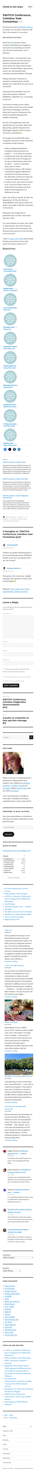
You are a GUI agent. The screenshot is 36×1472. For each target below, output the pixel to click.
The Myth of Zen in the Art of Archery (18, 912)
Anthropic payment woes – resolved (18, 906)
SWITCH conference (26, 27)
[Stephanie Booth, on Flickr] (18, 763)
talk (11, 521)
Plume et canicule (11, 1022)
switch (25, 519)
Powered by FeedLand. (14, 877)
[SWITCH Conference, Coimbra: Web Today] (17, 485)
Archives (6, 1268)
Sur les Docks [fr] (11, 1335)
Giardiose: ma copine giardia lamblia (18, 914)
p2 (20, 169)
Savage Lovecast (11, 1291)
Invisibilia (8, 1296)
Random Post (8, 1431)
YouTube (14, 786)
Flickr (25, 788)
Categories (7, 1255)
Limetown (8, 1327)
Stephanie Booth (10, 517)
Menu (30, 6)
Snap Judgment (10, 1325)
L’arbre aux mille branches (14, 965)
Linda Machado (12, 545)
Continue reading (11, 961)
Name (5, 641)
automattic (13, 519)
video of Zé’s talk (16, 239)
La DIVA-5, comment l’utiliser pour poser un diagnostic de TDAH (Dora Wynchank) (18, 898)
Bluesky (27, 783)
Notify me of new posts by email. (14, 681)
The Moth (8, 1322)
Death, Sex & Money (12, 1301)
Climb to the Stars (13, 7)
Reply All (8, 1312)
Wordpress (16, 521)
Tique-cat (8, 930)
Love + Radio (9, 1307)
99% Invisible (10, 1317)
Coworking (7, 1462)
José (12, 43)
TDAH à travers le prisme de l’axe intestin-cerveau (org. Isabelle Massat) (18, 1396)
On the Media (9, 1288)
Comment (7, 614)
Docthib (10, 1209)
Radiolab (8, 1309)
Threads (21, 786)
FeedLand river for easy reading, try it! (17, 851)
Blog (4, 1426)
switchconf (6, 521)
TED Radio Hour (10, 1330)
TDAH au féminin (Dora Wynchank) (18, 1358)
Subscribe (8, 834)
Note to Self (9, 1332)
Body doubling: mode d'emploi (16, 894)
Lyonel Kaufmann (14, 1229)
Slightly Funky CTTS (12, 919)
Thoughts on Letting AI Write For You (18, 1076)
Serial (7, 1299)
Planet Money (10, 1304)
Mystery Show (10, 1286)
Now (4, 1435)
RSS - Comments (11, 1418)
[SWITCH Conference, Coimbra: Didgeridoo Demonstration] (17, 503)
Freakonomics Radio (12, 1294)
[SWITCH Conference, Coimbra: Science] (17, 468)
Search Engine (10, 904)
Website (6, 659)
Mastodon (6, 786)
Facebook (14, 791)
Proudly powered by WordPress (24, 1468)
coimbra (19, 519)
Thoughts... (9, 909)
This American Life (11, 1319)
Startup (7, 1314)
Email (5, 650)
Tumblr (19, 788)
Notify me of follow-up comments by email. (18, 677)
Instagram (6, 788)
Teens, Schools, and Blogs (14, 917)
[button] (24, 857)
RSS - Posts (9, 1415)
